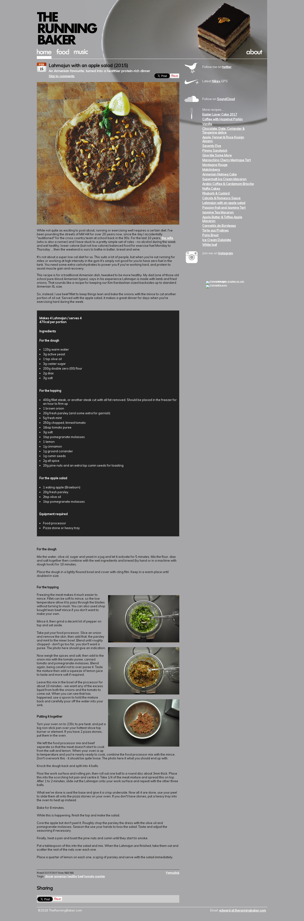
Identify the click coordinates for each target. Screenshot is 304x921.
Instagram (225, 253)
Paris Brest (210, 235)
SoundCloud (226, 99)
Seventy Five (211, 146)
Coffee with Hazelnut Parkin (222, 119)
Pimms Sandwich (214, 150)
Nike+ (216, 81)
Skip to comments (62, 76)
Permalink (172, 872)
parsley (100, 876)
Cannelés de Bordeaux (219, 225)
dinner (49, 876)
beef (81, 876)
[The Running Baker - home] (152, 44)
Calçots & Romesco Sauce (221, 198)
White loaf (209, 244)
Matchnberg (211, 169)
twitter (227, 67)
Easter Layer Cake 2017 (219, 114)
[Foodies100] (216, 285)
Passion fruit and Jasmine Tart (224, 207)
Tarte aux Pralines (215, 230)
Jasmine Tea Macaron (218, 212)
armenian (60, 876)
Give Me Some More (217, 155)
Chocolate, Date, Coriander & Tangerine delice (223, 130)
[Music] (81, 53)
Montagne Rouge (215, 165)
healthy (72, 876)
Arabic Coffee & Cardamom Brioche (228, 184)
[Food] (62, 53)
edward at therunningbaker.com (242, 910)
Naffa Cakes (211, 188)
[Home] (44, 53)
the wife (167, 238)
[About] (254, 53)
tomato (89, 876)
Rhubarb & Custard (216, 193)
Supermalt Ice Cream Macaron (224, 179)
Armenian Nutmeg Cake (219, 174)
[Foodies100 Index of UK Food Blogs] (225, 281)
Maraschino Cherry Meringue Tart (226, 160)
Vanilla (207, 124)
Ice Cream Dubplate (216, 240)
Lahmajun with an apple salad (223, 203)
